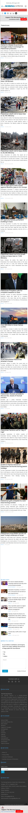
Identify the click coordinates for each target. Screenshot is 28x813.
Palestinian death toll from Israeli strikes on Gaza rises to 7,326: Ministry (13, 256)
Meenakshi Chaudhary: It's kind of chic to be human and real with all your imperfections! (16, 591)
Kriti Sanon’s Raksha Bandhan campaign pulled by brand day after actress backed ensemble (17, 583)
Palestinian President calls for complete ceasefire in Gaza (11, 291)
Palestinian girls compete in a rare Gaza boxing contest (13, 502)
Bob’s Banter (4, 723)
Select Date (4, 766)
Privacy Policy (5, 754)
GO (3, 772)
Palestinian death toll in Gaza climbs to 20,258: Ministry (14, 152)
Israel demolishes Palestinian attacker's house (11, 360)
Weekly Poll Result (21, 671)
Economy (3, 732)
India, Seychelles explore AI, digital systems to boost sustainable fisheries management (17, 607)
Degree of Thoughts (6, 727)
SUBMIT (5, 671)
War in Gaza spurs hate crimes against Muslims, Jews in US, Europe (14, 186)
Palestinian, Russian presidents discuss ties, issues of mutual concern (12, 395)
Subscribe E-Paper (14, 10)
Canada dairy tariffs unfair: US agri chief (17, 632)
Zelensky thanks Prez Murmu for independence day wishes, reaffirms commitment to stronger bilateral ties (17, 616)
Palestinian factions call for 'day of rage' (13, 431)
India (9, 611)
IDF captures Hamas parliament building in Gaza (12, 221)
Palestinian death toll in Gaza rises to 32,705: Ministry (13, 115)
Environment (4, 741)
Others (5, 656)
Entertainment (12, 587)
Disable (3, 731)
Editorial (3, 734)
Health (10, 603)
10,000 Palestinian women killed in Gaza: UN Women (13, 80)
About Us (4, 752)
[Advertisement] (14, 562)
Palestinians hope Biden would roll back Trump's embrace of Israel (13, 534)
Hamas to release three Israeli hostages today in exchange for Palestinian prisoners (12, 47)
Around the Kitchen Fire (7, 722)
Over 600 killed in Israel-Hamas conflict (12, 326)
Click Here (23, 19)
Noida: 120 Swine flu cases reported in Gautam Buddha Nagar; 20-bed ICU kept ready (17, 599)
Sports (2, 511)
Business (3, 725)
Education (3, 736)
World (2, 57)
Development (4, 729)
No (4, 654)
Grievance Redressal (7, 757)
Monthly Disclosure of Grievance (10, 759)
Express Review (5, 743)
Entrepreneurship (5, 739)
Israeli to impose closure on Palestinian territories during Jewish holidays (14, 466)
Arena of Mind (4, 720)
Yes (4, 652)
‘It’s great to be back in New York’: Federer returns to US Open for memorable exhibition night (16, 625)
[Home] (13, 6)
